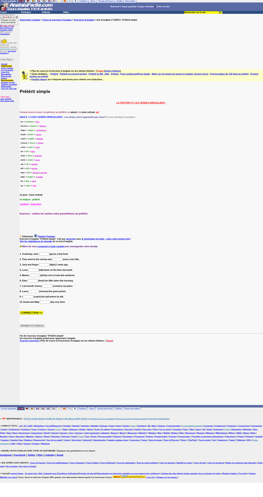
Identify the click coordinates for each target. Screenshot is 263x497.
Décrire (90, 429)
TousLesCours (104, 408)
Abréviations (39, 426)
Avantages (5, 34)
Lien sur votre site (8, 89)
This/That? (192, 440)
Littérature (105, 433)
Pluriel (93, 437)
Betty (154, 426)
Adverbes (85, 426)
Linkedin (50, 455)
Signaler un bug (8, 82)
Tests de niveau (155, 440)
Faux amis (147, 429)
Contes (4, 429)
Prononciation (184, 437)
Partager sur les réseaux (167, 477)
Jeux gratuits (6, 99)
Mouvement (190, 433)
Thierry (183, 440)
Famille (138, 429)
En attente (105, 429)
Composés (208, 426)
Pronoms (173, 437)
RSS (39, 455)
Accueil (4, 64)
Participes (55, 437)
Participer (26, 12)
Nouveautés (6, 74)
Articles (126, 426)
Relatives (28, 440)
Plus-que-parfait (105, 437)
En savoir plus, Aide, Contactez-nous (41, 473)
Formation (177, 429)
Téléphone (240, 440)
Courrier (51, 429)
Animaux (103, 426)
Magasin (114, 433)
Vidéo (12, 444)
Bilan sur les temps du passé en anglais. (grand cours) (180, 74)
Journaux (79, 433)
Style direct (76, 440)
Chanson (161, 426)
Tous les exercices (29, 341)
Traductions (222, 440)
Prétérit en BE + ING (99, 74)
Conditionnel (220, 426)
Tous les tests (204, 440)
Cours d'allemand (107, 463)
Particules (65, 437)
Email (60, 455)
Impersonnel (36, 433)
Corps (34, 429)
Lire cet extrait (7, 70)
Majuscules (132, 433)
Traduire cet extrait (9, 84)
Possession (139, 437)
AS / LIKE (28, 426)
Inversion (63, 433)
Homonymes (24, 433)
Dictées (82, 429)
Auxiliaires (141, 426)
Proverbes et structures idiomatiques (207, 437)
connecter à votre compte (50, 246)
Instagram (6, 455)
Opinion (38, 437)
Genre (198, 429)
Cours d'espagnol (77, 463)
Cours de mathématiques (57, 463)
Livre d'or (5, 72)
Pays (87, 437)
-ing (20, 426)
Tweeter (42, 236)
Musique (200, 433)
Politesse (117, 437)
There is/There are (171, 440)
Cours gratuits (8, 408)
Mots (182, 433)
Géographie (236, 429)
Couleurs (42, 429)
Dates (65, 429)
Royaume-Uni (39, 440)
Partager (50, 236)
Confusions (232, 426)
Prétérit (54, 74)
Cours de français (37, 463)
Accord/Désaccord (54, 426)
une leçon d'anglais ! (8, 52)
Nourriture (20, 437)
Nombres (4, 437)
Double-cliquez (39, 79)
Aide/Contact (6, 66)
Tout (214, 440)
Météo (239, 433)
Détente (46, 12)
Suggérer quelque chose (117, 440)
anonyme (71, 239)
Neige (253, 433)
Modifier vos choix (8, 477)
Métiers (232, 433)
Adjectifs (75, 426)
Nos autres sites (7, 101)
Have (9, 433)
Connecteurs (256, 426)
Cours (3, 12)
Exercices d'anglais (84, 20)
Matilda (167, 433)
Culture (82, 408)
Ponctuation (128, 437)
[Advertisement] (141, 43)
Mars (160, 433)
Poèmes (149, 437)
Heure (14, 433)
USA (249, 440)
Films (155, 429)
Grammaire (218, 429)
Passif (74, 437)
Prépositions (230, 437)
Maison (123, 433)
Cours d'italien (92, 463)
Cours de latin (200, 463)
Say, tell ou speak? (55, 440)
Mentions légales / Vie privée (234, 473)
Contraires (25, 429)
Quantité (258, 437)
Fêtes (191, 429)
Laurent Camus (17, 473)
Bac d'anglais (12, 466)
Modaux (174, 433)
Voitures (26, 444)
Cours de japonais (167, 463)
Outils (118, 408)
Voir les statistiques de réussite (36, 241)
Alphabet (94, 426)
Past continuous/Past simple (135, 74)
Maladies (152, 433)
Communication (174, 426)
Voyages (35, 444)
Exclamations (117, 429)
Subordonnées (99, 440)
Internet (54, 433)
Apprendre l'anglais (30, 20)
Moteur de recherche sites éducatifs (241, 463)
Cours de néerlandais (126, 463)
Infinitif (47, 433)
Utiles (66, 12)
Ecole (97, 429)
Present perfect (161, 437)
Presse (4, 78)
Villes (19, 444)
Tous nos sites (131, 408)
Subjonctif (87, 440)
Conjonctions (244, 426)
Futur (185, 429)
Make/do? (143, 433)
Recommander (7, 80)
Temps (144, 440)
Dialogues (73, 429)
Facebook (19, 455)
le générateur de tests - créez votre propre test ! (106, 239)
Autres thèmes (112, 71)
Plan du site (6, 76)
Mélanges (210, 433)
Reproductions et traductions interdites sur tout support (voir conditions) (128, 473)
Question (5, 440)
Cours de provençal (216, 463)
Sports (67, 440)
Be (149, 426)
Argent (112, 426)
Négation (30, 437)
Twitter (31, 455)
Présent (241, 437)
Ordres (47, 437)
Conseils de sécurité (87, 473)
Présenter (250, 437)
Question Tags (16, 440)
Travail (232, 440)
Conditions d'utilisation (68, 473)
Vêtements (45, 444)
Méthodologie (221, 433)
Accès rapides (7, 68)
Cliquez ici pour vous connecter (8, 21)
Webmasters (6, 87)
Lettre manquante (91, 433)
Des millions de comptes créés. (7, 28)
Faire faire (129, 429)
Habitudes (247, 429)
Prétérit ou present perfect (73, 74)
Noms (11, 437)
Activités (66, 426)
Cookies (252, 473)
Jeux (91, 408)
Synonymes (135, 440)
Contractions (14, 429)
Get (203, 429)
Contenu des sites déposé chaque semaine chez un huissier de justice (191, 473)
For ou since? (165, 429)
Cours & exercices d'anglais (57, 20)
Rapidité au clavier (184, 463)
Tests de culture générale (147, 463)
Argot (118, 426)
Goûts (209, 429)
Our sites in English (27, 466)
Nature (246, 433)
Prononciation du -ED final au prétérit (229, 74)
